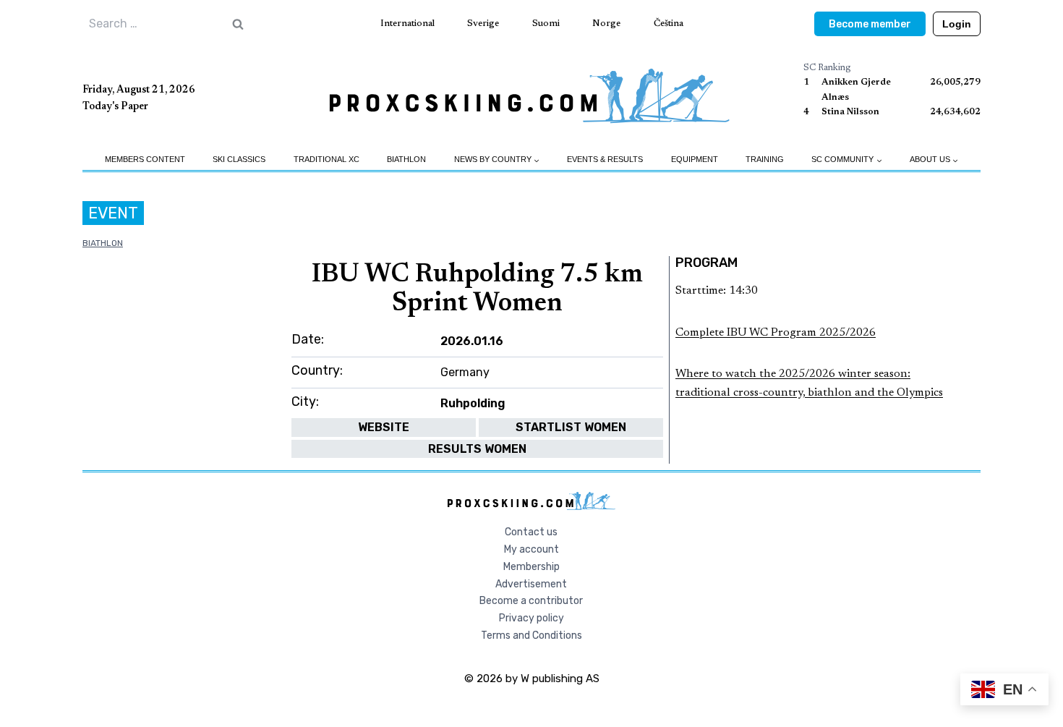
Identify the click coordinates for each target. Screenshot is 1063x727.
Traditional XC (326, 159)
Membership (531, 567)
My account (531, 549)
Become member (870, 24)
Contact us (531, 532)
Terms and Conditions (531, 635)
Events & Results (605, 159)
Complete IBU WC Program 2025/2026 (775, 333)
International (407, 23)
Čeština (668, 23)
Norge (606, 23)
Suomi (546, 23)
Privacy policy (531, 618)
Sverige (483, 23)
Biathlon (406, 159)
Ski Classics (239, 159)
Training (765, 159)
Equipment (694, 159)
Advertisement (531, 584)
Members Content (145, 159)
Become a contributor (531, 601)
